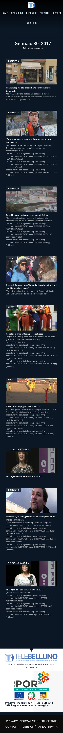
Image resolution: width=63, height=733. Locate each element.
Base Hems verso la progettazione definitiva (27, 215)
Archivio (32, 23)
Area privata (47, 726)
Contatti (12, 726)
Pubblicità (28, 726)
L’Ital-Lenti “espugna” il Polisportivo (23, 406)
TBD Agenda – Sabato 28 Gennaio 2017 (25, 589)
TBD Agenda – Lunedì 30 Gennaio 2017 (25, 476)
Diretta (56, 13)
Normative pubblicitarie (38, 721)
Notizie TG (17, 13)
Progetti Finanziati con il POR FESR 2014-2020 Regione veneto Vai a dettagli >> (29, 704)
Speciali (44, 13)
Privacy (12, 721)
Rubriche (31, 13)
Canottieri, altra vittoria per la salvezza (24, 333)
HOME (5, 13)
